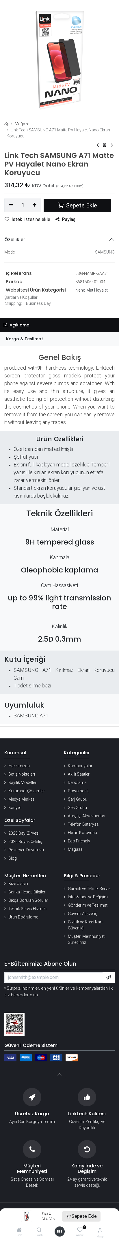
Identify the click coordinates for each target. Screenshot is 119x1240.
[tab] (59, 339)
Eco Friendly (79, 841)
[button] (109, 977)
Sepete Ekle (83, 1216)
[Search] (39, 1230)
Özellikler (14, 239)
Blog (12, 858)
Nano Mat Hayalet (91, 290)
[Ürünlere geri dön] (104, 145)
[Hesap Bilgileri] (100, 1230)
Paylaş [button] (68, 219)
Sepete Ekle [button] (81, 205)
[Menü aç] (59, 1231)
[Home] (19, 1230)
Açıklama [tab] (18, 325)
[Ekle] (34, 205)
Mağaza (22, 124)
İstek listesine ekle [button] (31, 219)
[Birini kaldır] (11, 205)
